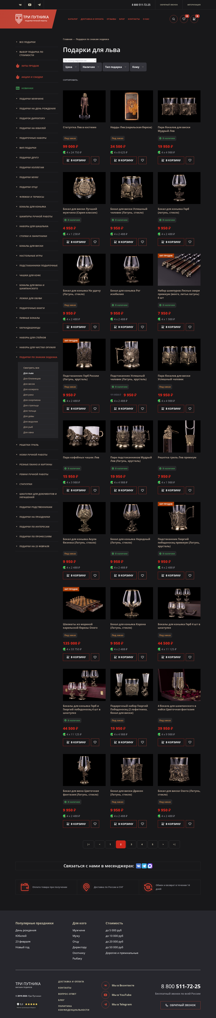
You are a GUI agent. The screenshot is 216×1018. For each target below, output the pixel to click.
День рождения (25, 930)
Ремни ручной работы (33, 474)
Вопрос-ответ (67, 993)
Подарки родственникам (35, 507)
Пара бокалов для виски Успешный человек (174, 377)
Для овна (28, 432)
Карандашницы (29, 327)
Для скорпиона (31, 400)
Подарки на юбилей (32, 128)
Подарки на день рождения (37, 108)
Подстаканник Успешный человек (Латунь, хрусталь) (128, 377)
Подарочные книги (32, 308)
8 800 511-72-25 (141, 4)
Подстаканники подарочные (38, 265)
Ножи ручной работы (33, 454)
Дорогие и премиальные (122, 953)
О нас (146, 19)
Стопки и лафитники (33, 236)
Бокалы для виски (31, 245)
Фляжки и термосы (31, 196)
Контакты (134, 19)
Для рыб (28, 426)
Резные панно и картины (35, 464)
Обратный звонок (169, 4)
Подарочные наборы (32, 137)
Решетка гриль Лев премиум (177, 457)
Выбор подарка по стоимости (31, 53)
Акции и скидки (32, 77)
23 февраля (22, 941)
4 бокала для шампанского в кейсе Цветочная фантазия (177, 707)
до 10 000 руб (114, 936)
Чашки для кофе (30, 275)
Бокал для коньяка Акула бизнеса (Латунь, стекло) (79, 540)
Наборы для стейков (32, 337)
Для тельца (29, 410)
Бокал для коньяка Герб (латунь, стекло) (173, 210)
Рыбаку (77, 958)
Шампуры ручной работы (35, 216)
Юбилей (21, 936)
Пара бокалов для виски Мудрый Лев (174, 129)
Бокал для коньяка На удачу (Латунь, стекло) (82, 292)
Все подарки (27, 42)
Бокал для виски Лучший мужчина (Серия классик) (80, 210)
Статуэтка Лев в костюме (79, 127)
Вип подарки (27, 147)
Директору (80, 947)
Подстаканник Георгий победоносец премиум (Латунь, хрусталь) (179, 542)
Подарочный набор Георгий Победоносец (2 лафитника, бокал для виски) (129, 709)
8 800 (181, 986)
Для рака (28, 394)
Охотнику (79, 953)
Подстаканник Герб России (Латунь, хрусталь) (81, 377)
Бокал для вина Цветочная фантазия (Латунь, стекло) (81, 792)
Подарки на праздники (34, 516)
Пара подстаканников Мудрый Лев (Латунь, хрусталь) (131, 459)
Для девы (28, 416)
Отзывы (111, 19)
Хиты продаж (30, 65)
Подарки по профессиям (35, 536)
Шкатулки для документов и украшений (38, 495)
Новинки (27, 88)
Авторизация (194, 4)
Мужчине (79, 930)
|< (88, 844)
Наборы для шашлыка (33, 226)
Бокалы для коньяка (32, 206)
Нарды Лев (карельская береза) (131, 127)
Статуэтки (25, 484)
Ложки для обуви (30, 298)
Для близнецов (31, 378)
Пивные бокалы (29, 317)
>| (174, 844)
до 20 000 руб (114, 941)
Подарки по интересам (34, 526)
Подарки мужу (28, 177)
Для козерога (30, 389)
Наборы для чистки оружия (37, 347)
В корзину (78, 160)
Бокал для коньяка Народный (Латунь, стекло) (130, 540)
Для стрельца (31, 405)
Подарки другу (29, 157)
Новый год (22, 947)
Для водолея (30, 421)
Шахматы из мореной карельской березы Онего (80, 625)
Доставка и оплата (92, 19)
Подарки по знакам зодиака (38, 357)
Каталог (73, 19)
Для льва (28, 373)
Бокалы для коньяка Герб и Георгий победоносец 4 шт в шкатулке (81, 709)
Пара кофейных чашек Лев (81, 457)
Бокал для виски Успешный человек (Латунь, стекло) (128, 210)
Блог (122, 19)
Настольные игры (31, 255)
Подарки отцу (28, 187)
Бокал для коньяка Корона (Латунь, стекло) (128, 625)
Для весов (29, 383)
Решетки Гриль (29, 444)
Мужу (76, 936)
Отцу (76, 941)
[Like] (95, 160)
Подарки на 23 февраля (34, 546)
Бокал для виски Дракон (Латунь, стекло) (126, 792)
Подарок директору (32, 118)
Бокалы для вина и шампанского (31, 287)
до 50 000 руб (114, 947)
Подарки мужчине (31, 98)
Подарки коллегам (31, 167)
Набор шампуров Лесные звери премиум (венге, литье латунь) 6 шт (179, 294)
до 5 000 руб (114, 930)
